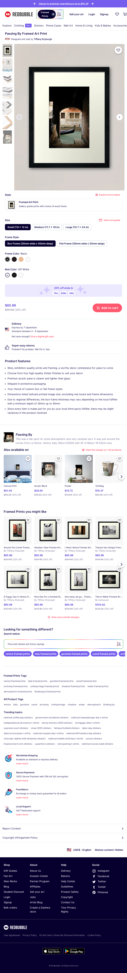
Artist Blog (36, 902)
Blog (6, 886)
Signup (8, 902)
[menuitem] (6, 25)
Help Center (68, 881)
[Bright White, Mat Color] (21, 275)
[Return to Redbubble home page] (19, 14)
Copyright (67, 897)
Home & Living (83, 25)
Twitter (102, 881)
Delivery (66, 870)
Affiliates (35, 886)
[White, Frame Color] (27, 259)
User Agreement (12, 935)
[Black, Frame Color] (7, 259)
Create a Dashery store (40, 909)
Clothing (22, 25)
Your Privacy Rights (68, 909)
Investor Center (39, 876)
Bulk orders (10, 907)
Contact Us (67, 902)
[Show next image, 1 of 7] (119, 117)
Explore (6, 25)
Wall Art (68, 25)
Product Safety (70, 891)
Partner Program (39, 881)
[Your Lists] (117, 14)
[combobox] (50, 14)
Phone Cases (53, 25)
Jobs (33, 897)
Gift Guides (10, 870)
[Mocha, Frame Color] (14, 259)
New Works (10, 881)
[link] (18, 653)
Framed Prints (12, 675)
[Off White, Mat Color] (7, 275)
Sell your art (37, 891)
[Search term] (59, 14)
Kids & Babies (103, 25)
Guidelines (67, 886)
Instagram (103, 870)
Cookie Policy (94, 935)
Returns (65, 876)
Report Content (11, 828)
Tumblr (102, 886)
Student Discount (14, 891)
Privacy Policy (30, 935)
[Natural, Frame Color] (21, 259)
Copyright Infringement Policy (20, 837)
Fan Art (8, 876)
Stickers (39, 25)
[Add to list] (118, 50)
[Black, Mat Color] (14, 275)
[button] (63, 3)
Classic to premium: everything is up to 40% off (63, 3)
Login (7, 897)
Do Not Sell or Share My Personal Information (62, 935)
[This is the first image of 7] (19, 117)
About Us (35, 870)
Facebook (103, 876)
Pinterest (103, 892)
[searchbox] (63, 644)
